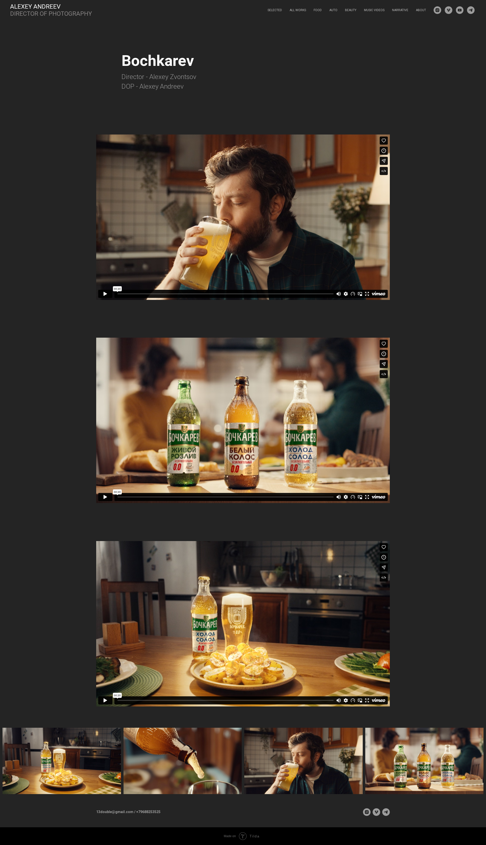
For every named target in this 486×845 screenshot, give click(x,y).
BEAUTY (350, 10)
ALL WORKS (298, 10)
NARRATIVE (400, 10)
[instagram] (437, 10)
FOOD (318, 10)
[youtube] (459, 10)
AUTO (333, 10)
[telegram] (471, 10)
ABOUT (421, 10)
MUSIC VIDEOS (374, 10)
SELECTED (275, 10)
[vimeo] (448, 10)
